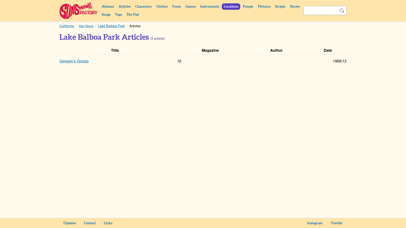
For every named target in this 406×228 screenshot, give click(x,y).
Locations (231, 6)
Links (108, 223)
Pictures (264, 6)
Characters (143, 6)
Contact (90, 223)
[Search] (342, 10)
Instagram (315, 223)
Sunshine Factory (78, 10)
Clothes (162, 6)
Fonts (176, 6)
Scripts (280, 6)
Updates (69, 223)
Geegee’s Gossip (74, 61)
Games (190, 6)
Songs (106, 14)
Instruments (209, 6)
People (248, 6)
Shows (295, 6)
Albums (108, 6)
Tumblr (337, 223)
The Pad (132, 14)
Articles (125, 6)
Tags (118, 14)
